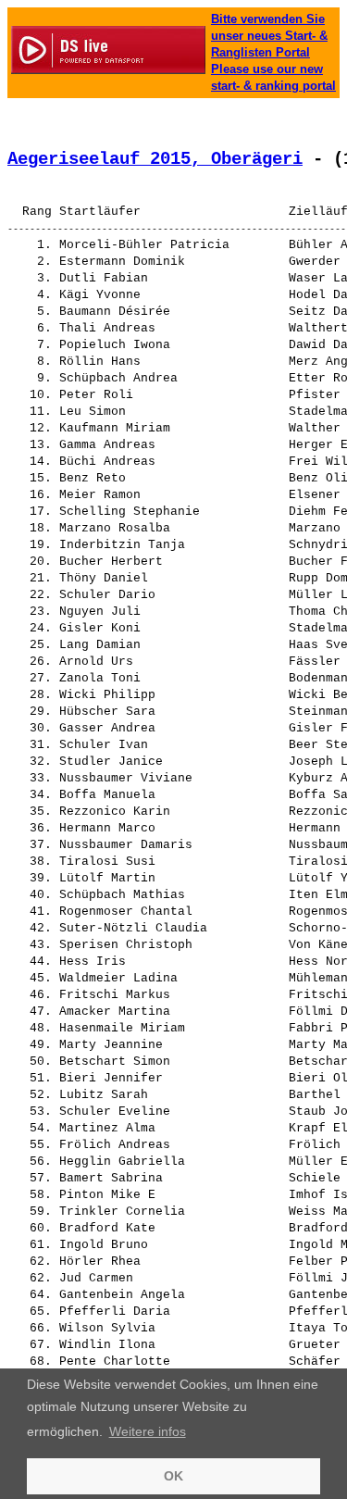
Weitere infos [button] (147, 1431)
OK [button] (173, 1475)
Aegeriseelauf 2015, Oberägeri (155, 159)
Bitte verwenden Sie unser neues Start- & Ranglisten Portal (269, 35)
